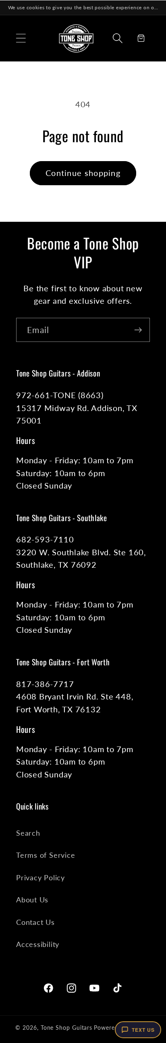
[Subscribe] (138, 330)
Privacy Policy (40, 877)
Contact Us (35, 922)
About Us (32, 899)
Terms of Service (45, 855)
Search (28, 832)
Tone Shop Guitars (66, 1027)
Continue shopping (83, 173)
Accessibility (37, 944)
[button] (20, 38)
